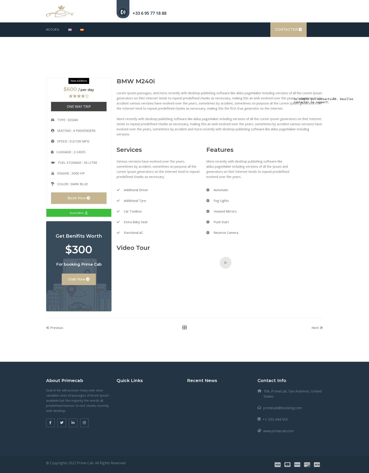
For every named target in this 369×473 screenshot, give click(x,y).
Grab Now (77, 279)
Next (316, 327)
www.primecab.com (278, 431)
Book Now (77, 198)
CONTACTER (287, 30)
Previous (56, 327)
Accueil (53, 29)
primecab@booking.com (282, 408)
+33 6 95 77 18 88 (149, 13)
